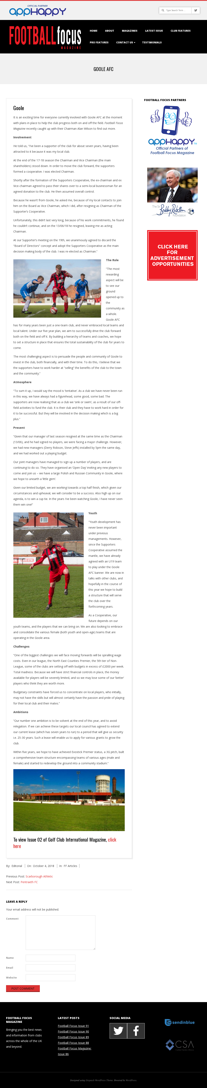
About (109, 30)
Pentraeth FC (29, 882)
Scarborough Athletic (39, 876)
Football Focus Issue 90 (73, 1031)
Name (10, 958)
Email (9, 967)
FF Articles (70, 866)
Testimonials (152, 42)
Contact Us (124, 42)
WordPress (131, 1080)
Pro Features (99, 42)
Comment (12, 918)
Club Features (181, 30)
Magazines (129, 30)
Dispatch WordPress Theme (99, 1080)
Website (11, 977)
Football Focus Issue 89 (73, 1037)
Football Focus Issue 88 (73, 1043)
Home (93, 30)
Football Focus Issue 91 (73, 1026)
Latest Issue (154, 30)
